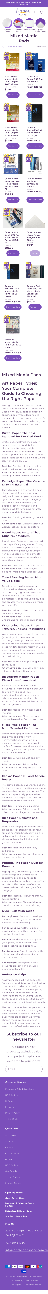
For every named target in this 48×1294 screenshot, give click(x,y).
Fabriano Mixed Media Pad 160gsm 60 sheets (13, 343)
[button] (5, 12)
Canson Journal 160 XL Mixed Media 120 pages (34, 131)
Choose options (35, 95)
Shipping (9, 1107)
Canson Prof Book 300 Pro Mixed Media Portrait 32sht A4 (12, 237)
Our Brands (11, 1171)
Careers (9, 1147)
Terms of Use (11, 1119)
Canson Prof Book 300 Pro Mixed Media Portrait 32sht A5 (12, 183)
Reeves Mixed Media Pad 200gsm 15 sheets (34, 182)
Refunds (9, 1101)
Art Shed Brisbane (20, 1277)
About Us (10, 1141)
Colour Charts (12, 1153)
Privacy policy (17, 1281)
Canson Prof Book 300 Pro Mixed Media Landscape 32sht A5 (34, 291)
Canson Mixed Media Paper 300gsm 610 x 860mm (34, 236)
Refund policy (35, 1277)
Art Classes (10, 1135)
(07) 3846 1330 (15, 1242)
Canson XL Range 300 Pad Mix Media (35, 79)
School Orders (12, 1177)
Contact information (33, 1285)
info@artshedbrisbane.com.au (26, 1250)
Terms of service (32, 1281)
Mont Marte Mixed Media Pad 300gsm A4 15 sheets (11, 80)
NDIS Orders (11, 1095)
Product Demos (13, 1183)
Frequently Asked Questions (19, 1089)
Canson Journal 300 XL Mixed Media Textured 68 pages (13, 291)
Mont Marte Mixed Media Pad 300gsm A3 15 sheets (11, 131)
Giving (8, 1159)
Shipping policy (16, 1285)
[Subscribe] (39, 1069)
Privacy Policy (12, 1113)
